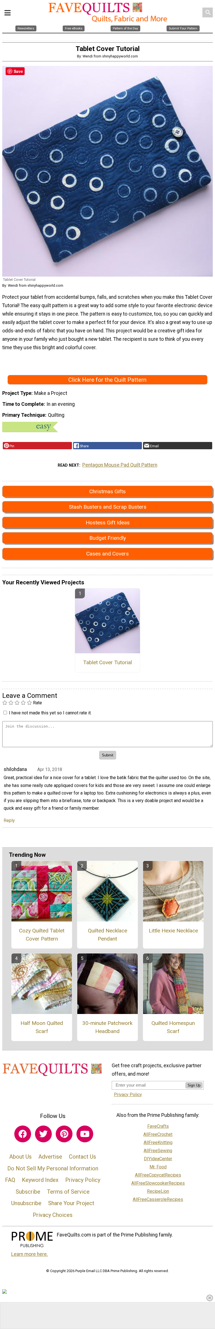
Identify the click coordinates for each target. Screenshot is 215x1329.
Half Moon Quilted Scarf (41, 1027)
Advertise (50, 1156)
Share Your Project (71, 1203)
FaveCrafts (158, 1126)
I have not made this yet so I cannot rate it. (50, 713)
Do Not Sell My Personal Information (52, 1168)
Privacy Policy (82, 1180)
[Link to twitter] (43, 1134)
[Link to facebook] (22, 1134)
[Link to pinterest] (64, 1134)
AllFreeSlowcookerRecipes (158, 1183)
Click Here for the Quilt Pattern (107, 379)
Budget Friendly (107, 538)
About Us (20, 1156)
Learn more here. (29, 1254)
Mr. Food (158, 1167)
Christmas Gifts (107, 491)
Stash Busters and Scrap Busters (107, 507)
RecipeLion (158, 1191)
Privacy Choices (53, 1215)
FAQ (10, 1180)
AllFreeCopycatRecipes (158, 1175)
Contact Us (82, 1156)
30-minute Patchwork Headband (107, 1027)
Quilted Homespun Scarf (173, 1027)
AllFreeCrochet (157, 1134)
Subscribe (28, 1191)
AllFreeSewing (158, 1150)
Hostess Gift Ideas (108, 522)
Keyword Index (40, 1180)
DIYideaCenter (158, 1158)
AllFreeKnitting (158, 1142)
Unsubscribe (26, 1203)
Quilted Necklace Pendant (107, 934)
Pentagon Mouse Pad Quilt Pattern (119, 465)
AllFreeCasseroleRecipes (158, 1199)
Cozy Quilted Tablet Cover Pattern (41, 934)
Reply (9, 820)
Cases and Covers (107, 553)
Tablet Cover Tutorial (107, 662)
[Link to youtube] (84, 1134)
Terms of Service (68, 1191)
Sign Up (194, 1085)
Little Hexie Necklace (173, 930)
